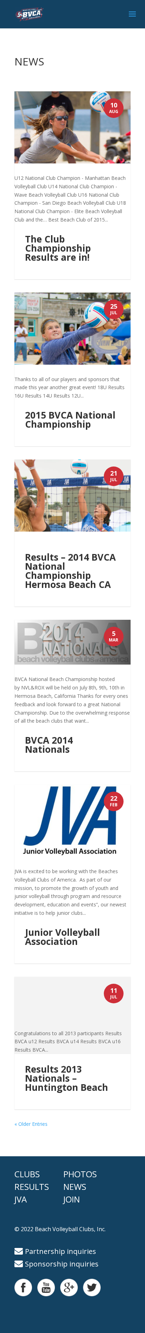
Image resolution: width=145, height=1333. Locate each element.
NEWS (74, 1186)
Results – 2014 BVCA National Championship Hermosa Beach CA (70, 571)
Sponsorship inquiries (62, 1264)
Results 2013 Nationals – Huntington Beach (66, 1078)
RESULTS (31, 1186)
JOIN (71, 1199)
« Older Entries (31, 1124)
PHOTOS (80, 1174)
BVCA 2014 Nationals (49, 745)
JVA (20, 1199)
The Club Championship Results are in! (58, 248)
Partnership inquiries (60, 1251)
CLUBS (27, 1174)
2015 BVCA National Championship (70, 419)
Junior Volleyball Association (62, 937)
